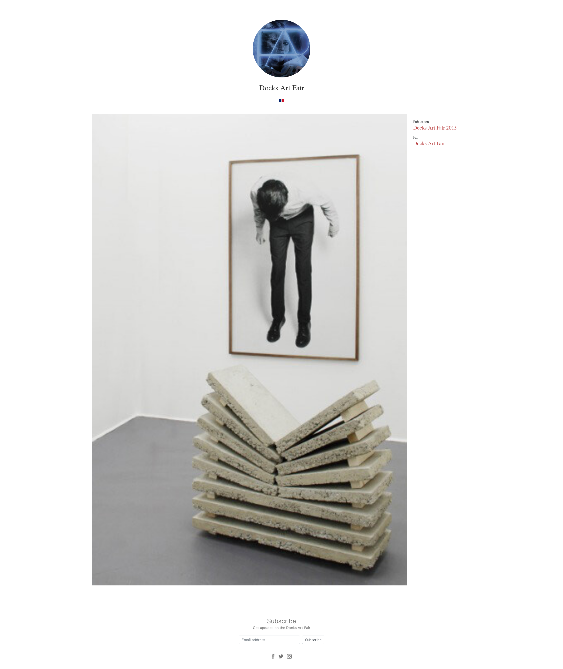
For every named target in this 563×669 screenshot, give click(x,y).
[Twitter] (280, 656)
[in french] (281, 100)
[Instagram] (289, 656)
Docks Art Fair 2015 (435, 127)
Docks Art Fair (281, 87)
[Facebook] (273, 656)
